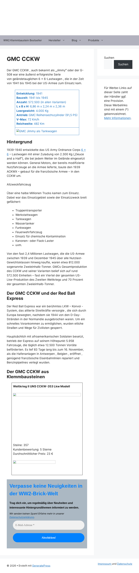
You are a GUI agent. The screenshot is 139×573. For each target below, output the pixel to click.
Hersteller (55, 40)
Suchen (109, 57)
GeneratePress (41, 565)
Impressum (105, 563)
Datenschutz (124, 563)
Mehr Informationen (117, 118)
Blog (74, 40)
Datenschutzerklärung (21, 517)
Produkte (93, 40)
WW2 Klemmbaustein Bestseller (22, 40)
